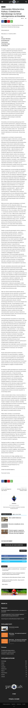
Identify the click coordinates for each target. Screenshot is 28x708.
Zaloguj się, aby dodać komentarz (14, 545)
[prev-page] (2, 536)
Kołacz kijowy (5, 584)
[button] (26, 2)
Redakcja (5, 18)
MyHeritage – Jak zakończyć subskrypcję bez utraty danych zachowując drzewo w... (18, 641)
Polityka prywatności (6, 704)
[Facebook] (2, 21)
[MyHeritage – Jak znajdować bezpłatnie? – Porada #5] (4, 635)
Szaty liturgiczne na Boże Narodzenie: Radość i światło (13, 577)
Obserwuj (24, 558)
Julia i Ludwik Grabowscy (14, 517)
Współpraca (19, 704)
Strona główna (4, 4)
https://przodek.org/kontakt (14, 505)
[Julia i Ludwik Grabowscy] (4, 519)
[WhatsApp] (11, 21)
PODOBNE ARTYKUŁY (6, 514)
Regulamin (13, 704)
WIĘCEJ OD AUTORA (17, 514)
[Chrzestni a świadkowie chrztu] (4, 525)
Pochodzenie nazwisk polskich (8, 652)
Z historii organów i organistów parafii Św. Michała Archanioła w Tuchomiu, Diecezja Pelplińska (16, 532)
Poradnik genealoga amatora (7, 650)
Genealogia (10, 4)
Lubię (25, 555)
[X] (5, 21)
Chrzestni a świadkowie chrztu (16, 524)
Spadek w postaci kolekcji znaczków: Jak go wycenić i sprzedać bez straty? (13, 580)
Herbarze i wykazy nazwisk (7, 653)
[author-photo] (14, 501)
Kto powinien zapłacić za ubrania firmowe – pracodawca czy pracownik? (14, 569)
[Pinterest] (8, 21)
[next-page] (4, 536)
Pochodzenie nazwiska (14, 627)
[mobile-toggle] (2, 2)
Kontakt (23, 704)
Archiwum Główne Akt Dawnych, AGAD (22, 490)
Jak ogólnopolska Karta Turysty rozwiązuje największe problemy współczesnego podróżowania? (13, 573)
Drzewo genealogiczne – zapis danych (6, 490)
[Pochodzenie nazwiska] (4, 628)
